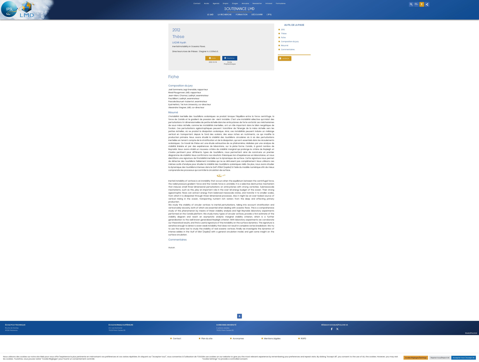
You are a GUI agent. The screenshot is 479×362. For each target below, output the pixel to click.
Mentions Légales (272, 338)
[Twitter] (337, 329)
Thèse (284, 34)
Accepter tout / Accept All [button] (463, 358)
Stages (235, 3)
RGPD (303, 338)
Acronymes (238, 338)
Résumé (284, 45)
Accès (206, 3)
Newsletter (257, 3)
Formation (241, 14)
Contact (196, 3)
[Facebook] (332, 329)
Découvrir (257, 14)
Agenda (216, 3)
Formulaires (281, 3)
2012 (283, 30)
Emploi (225, 3)
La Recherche (225, 14)
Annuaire (245, 3)
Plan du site (206, 338)
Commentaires (288, 49)
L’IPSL (269, 14)
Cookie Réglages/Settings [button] (415, 358)
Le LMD (210, 14)
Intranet (269, 3)
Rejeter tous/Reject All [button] (440, 358)
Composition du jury (290, 41)
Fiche (283, 38)
